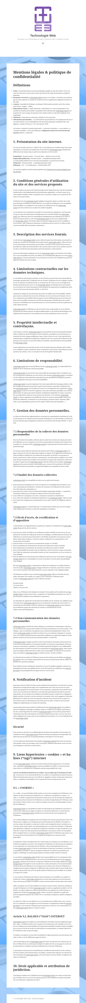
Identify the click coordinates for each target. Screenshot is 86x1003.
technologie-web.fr (36, 97)
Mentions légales (38, 999)
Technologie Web (43, 35)
